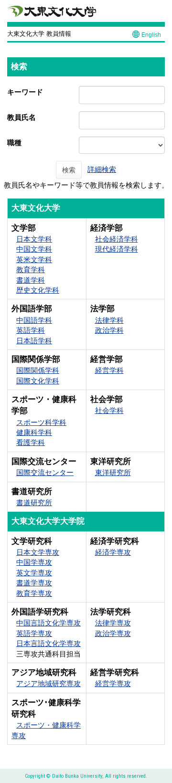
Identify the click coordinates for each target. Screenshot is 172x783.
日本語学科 (34, 341)
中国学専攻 (34, 562)
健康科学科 (34, 432)
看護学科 (30, 442)
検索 (68, 170)
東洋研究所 (113, 472)
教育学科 (30, 269)
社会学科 (109, 410)
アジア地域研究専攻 (48, 683)
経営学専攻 (113, 683)
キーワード (25, 92)
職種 (14, 142)
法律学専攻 (113, 623)
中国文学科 (34, 249)
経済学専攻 (113, 552)
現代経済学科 (116, 249)
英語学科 (30, 330)
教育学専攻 (34, 593)
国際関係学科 (37, 370)
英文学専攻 (34, 573)
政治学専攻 (113, 633)
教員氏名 (21, 117)
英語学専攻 (34, 633)
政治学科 (109, 330)
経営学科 (109, 370)
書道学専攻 (34, 583)
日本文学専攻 (37, 552)
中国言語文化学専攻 (48, 623)
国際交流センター (45, 472)
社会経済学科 (116, 239)
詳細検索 (101, 169)
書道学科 (30, 280)
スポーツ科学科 (41, 422)
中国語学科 (34, 320)
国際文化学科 (37, 381)
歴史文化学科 (37, 290)
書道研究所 (34, 502)
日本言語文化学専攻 (48, 643)
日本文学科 (34, 239)
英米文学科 (34, 259)
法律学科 (109, 320)
